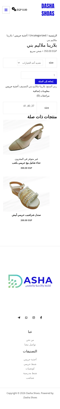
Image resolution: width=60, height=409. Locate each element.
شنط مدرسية (30, 373)
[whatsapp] (26, 317)
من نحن (30, 340)
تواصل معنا (30, 344)
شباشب (30, 377)
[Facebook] (41, 317)
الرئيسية (52, 35)
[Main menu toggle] (6, 10)
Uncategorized (37, 35)
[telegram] (19, 317)
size (51, 62)
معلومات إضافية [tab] (41, 91)
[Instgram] (33, 317)
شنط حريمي (30, 364)
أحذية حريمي (20, 35)
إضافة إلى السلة (45, 81)
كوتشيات (30, 368)
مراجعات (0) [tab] (43, 95)
